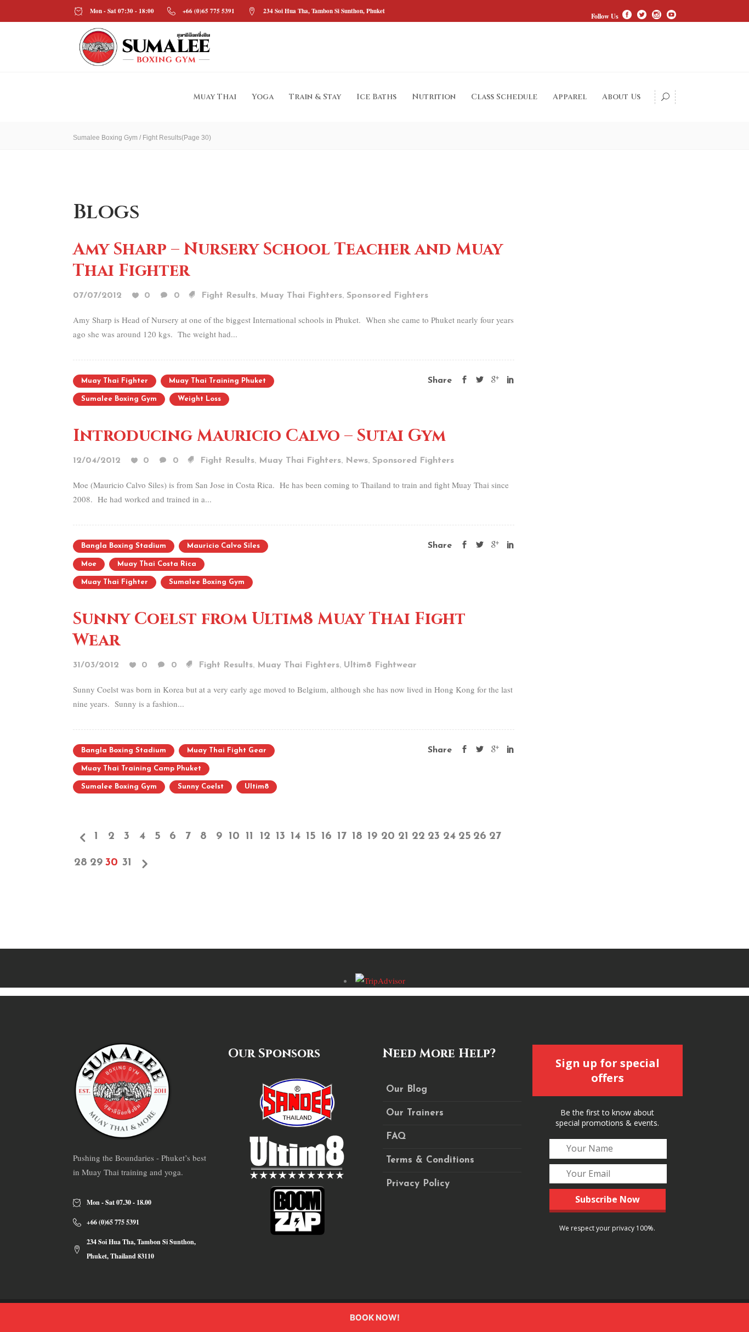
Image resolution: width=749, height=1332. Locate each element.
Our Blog (406, 1089)
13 (280, 836)
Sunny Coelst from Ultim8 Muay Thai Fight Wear (269, 629)
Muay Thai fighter (114, 380)
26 (479, 836)
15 (311, 836)
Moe (89, 564)
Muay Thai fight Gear (226, 750)
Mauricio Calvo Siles (223, 545)
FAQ (396, 1136)
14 (295, 836)
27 (495, 836)
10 (234, 836)
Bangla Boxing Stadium (123, 545)
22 (418, 836)
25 (464, 836)
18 (357, 836)
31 (127, 862)
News (356, 460)
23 (434, 836)
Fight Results (228, 295)
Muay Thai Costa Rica (156, 564)
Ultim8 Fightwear (380, 665)
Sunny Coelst (201, 786)
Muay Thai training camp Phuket (141, 768)
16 (326, 836)
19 (372, 836)
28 (80, 862)
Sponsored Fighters (387, 295)
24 (449, 836)
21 (403, 836)
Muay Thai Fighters (301, 295)
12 (265, 836)
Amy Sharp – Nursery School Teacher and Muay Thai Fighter (288, 260)
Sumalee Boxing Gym (105, 137)
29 (96, 862)
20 (387, 836)
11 (249, 836)
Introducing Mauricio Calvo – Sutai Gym (259, 436)
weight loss (199, 399)
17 (342, 836)
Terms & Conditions (430, 1160)
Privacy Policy (418, 1183)
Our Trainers (415, 1113)
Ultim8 (257, 786)
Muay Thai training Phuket (217, 380)
